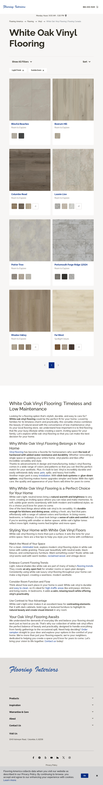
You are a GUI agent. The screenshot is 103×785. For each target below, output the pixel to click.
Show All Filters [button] (20, 61)
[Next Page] (58, 365)
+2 (79, 206)
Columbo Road (19, 194)
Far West (59, 335)
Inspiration (15, 705)
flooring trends (85, 566)
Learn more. (10, 780)
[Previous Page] (45, 365)
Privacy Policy (51, 765)
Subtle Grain (36, 70)
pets (42, 472)
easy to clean (21, 588)
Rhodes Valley (19, 335)
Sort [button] (85, 61)
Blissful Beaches (20, 124)
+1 (35, 206)
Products (14, 698)
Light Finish (16, 70)
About (12, 718)
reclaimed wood (56, 556)
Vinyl (40, 21)
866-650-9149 (89, 7)
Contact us (50, 641)
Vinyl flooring (16, 452)
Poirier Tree (17, 264)
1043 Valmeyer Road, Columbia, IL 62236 (26, 739)
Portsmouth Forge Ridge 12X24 (71, 264)
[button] (23, 70)
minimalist (27, 547)
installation (44, 475)
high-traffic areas (54, 588)
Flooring (30, 21)
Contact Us (15, 725)
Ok (84, 776)
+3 (79, 347)
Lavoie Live (61, 194)
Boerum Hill (61, 124)
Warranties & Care (19, 712)
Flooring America (16, 21)
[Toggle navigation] (97, 6)
